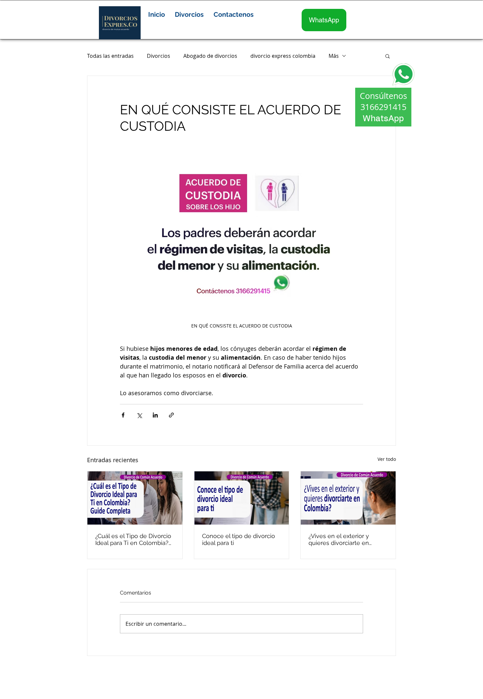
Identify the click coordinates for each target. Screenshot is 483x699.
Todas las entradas (110, 55)
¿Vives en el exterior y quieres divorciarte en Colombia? (339, 539)
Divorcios (158, 55)
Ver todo (387, 459)
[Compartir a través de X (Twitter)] (139, 415)
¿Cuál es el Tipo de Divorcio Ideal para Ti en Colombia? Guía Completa (133, 539)
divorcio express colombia (282, 55)
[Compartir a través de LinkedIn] (155, 415)
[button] (189, 14)
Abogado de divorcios (210, 55)
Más (334, 55)
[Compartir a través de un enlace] (171, 415)
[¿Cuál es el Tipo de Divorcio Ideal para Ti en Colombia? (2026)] (134, 498)
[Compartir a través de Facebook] (123, 415)
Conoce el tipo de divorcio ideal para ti (238, 539)
